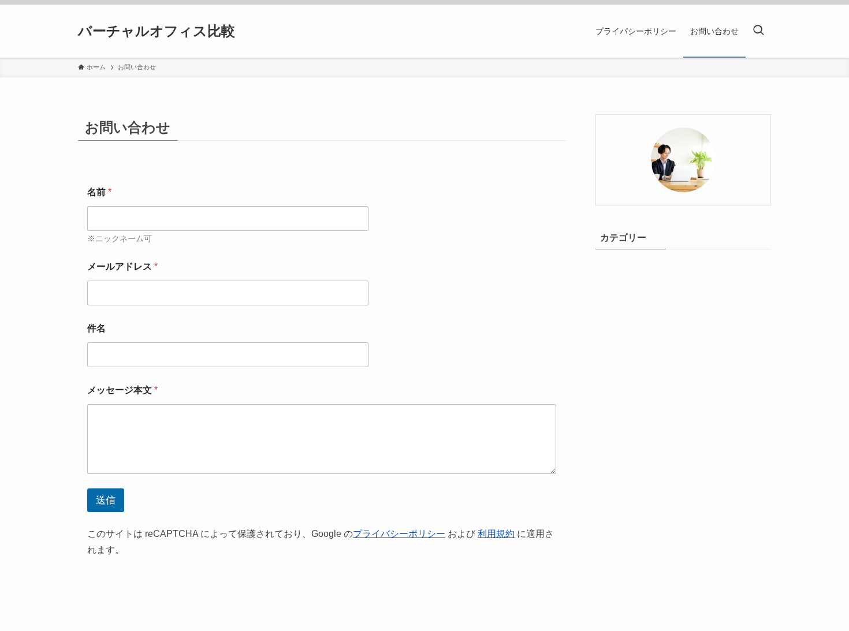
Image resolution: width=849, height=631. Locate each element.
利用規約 (496, 534)
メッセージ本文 (122, 390)
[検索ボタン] (758, 31)
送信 (106, 500)
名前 (99, 192)
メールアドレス (122, 266)
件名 (96, 328)
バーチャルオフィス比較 (156, 31)
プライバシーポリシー (399, 534)
